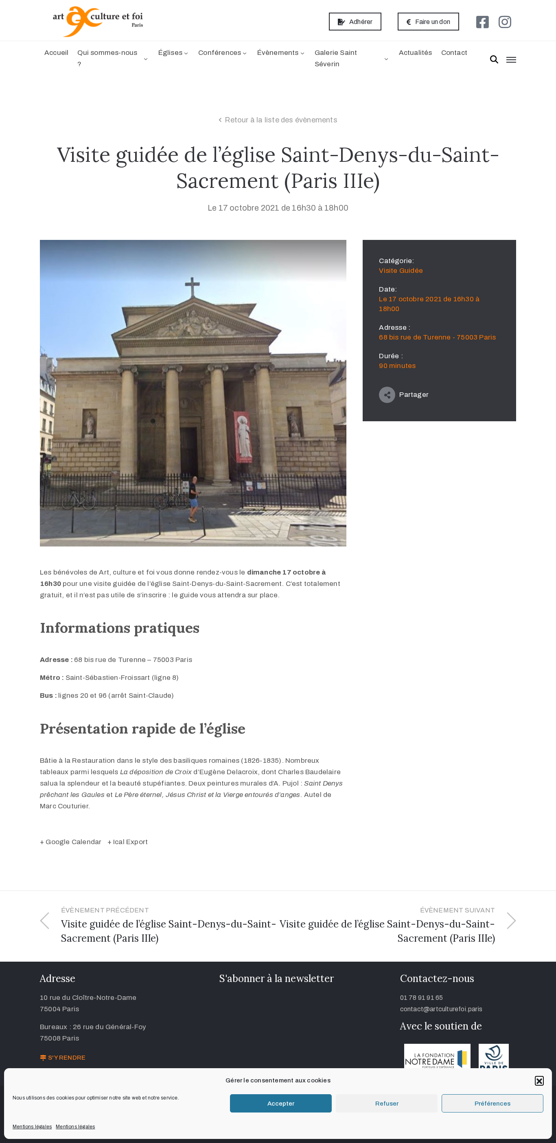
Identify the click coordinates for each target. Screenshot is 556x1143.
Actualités (415, 53)
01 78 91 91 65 (421, 997)
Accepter (280, 1103)
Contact (454, 53)
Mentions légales (32, 1127)
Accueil (56, 53)
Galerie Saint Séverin (336, 58)
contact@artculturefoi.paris (441, 1009)
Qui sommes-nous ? (107, 58)
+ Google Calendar (70, 842)
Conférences (219, 53)
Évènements (278, 53)
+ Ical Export (127, 842)
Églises (170, 53)
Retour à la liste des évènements (281, 120)
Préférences (492, 1103)
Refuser (386, 1103)
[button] (539, 1080)
